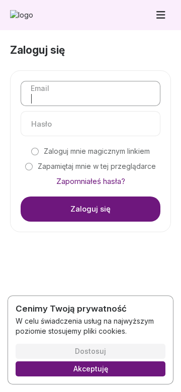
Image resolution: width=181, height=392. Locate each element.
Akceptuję (90, 368)
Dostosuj (90, 351)
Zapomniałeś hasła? (90, 181)
